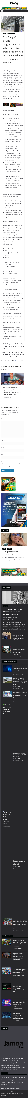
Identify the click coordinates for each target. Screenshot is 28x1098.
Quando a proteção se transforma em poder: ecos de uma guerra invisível (19, 942)
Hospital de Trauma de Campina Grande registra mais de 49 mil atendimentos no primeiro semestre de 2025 (20, 681)
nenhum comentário (16, 68)
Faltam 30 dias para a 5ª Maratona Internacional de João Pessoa (19, 755)
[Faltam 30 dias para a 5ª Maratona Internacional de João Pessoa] (7, 757)
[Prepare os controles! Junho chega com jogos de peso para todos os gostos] (6, 1005)
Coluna (4, 548)
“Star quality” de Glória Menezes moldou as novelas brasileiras (12, 611)
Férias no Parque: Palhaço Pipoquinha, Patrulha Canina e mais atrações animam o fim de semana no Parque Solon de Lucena (20, 923)
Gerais (4, 33)
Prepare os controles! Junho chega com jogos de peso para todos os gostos (19, 1002)
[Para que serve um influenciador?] (14, 539)
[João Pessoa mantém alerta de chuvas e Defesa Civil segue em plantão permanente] (7, 864)
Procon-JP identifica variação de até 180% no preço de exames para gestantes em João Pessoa (20, 695)
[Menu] (2, 11)
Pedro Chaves (13, 66)
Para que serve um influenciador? (10, 552)
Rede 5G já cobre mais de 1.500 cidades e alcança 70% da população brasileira (20, 668)
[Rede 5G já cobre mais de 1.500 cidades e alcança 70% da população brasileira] (7, 670)
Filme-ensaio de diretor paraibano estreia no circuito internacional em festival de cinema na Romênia (19, 650)
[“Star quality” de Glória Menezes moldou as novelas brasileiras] (15, 597)
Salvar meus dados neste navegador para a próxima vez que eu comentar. (12, 465)
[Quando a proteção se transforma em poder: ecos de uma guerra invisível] (6, 945)
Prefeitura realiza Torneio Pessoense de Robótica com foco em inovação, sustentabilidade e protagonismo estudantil (19, 972)
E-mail (3, 447)
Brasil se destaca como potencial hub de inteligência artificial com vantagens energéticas (18, 1016)
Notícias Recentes (10, 33)
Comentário (5, 419)
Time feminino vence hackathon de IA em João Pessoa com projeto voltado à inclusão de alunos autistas (18, 956)
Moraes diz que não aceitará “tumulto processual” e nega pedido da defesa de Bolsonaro (12, 354)
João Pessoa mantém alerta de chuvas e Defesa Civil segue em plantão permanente (19, 862)
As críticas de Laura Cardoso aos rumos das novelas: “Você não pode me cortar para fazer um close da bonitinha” (19, 636)
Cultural (5, 606)
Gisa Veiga (9, 548)
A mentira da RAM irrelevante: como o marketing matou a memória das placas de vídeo (18, 988)
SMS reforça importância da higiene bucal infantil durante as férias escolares (13, 346)
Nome (3, 440)
